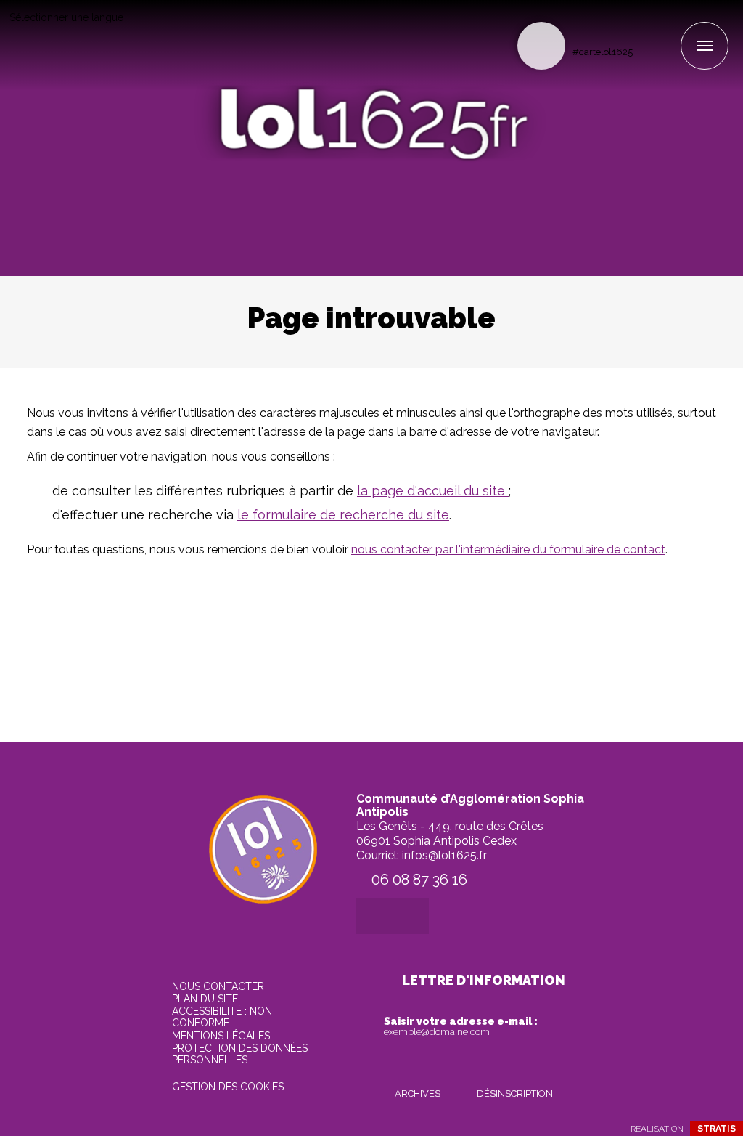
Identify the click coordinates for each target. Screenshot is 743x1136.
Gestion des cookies (228, 1086)
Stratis (716, 1129)
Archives (417, 1093)
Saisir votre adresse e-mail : (461, 1026)
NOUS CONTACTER (218, 986)
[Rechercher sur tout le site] (541, 46)
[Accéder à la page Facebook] (645, 26)
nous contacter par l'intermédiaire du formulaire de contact (508, 549)
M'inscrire (571, 1059)
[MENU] (704, 46)
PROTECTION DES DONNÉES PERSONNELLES (240, 1054)
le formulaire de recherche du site (343, 514)
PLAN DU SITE (205, 999)
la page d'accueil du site (433, 490)
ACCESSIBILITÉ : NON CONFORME (222, 1017)
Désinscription (515, 1093)
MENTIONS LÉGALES (221, 1036)
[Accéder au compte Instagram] (669, 26)
